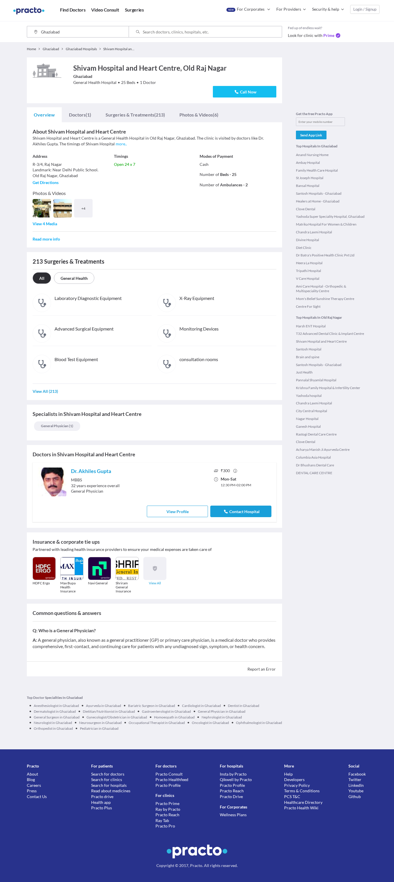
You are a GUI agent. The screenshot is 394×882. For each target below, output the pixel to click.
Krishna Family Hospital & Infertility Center (328, 388)
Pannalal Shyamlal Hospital (316, 380)
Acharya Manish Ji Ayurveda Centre (323, 449)
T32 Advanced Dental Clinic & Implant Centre (330, 333)
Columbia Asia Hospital (313, 457)
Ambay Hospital (308, 162)
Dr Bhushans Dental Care (315, 465)
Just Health (304, 372)
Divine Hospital (307, 240)
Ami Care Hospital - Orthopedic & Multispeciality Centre (321, 288)
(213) (135, 114)
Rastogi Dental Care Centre (316, 434)
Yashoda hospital (309, 395)
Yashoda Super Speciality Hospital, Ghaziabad (330, 216)
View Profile (177, 511)
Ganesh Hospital (308, 426)
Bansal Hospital (307, 185)
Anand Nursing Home (312, 155)
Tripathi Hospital (308, 271)
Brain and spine (307, 357)
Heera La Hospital (309, 263)
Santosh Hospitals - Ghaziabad (319, 193)
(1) (80, 114)
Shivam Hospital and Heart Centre (321, 341)
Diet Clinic (304, 247)
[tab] (44, 114)
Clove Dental (305, 209)
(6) (198, 114)
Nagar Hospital (307, 418)
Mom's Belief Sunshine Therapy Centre (325, 298)
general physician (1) (57, 426)
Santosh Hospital (308, 349)
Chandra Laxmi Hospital (314, 232)
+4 (83, 208)
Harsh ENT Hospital (311, 326)
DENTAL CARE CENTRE (314, 473)
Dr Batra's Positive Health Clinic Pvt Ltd (325, 255)
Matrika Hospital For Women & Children (326, 224)
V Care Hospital (307, 278)
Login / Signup (364, 9)
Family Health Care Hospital (317, 170)
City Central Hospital (311, 411)
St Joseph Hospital (309, 178)
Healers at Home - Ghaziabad (317, 201)
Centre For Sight (308, 306)
